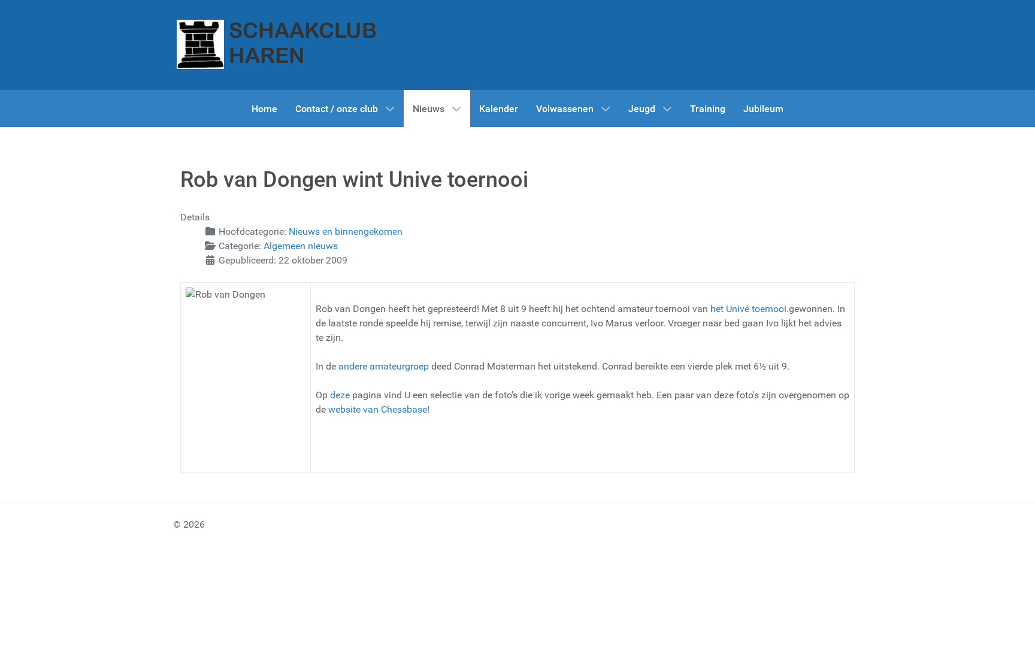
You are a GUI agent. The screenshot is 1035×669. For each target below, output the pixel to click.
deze (340, 395)
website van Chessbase (377, 409)
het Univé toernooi (748, 308)
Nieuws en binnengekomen (345, 231)
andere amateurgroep (383, 366)
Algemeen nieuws (301, 246)
